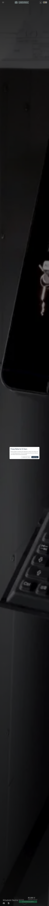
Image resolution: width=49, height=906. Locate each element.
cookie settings (26, 457)
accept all (34, 457)
